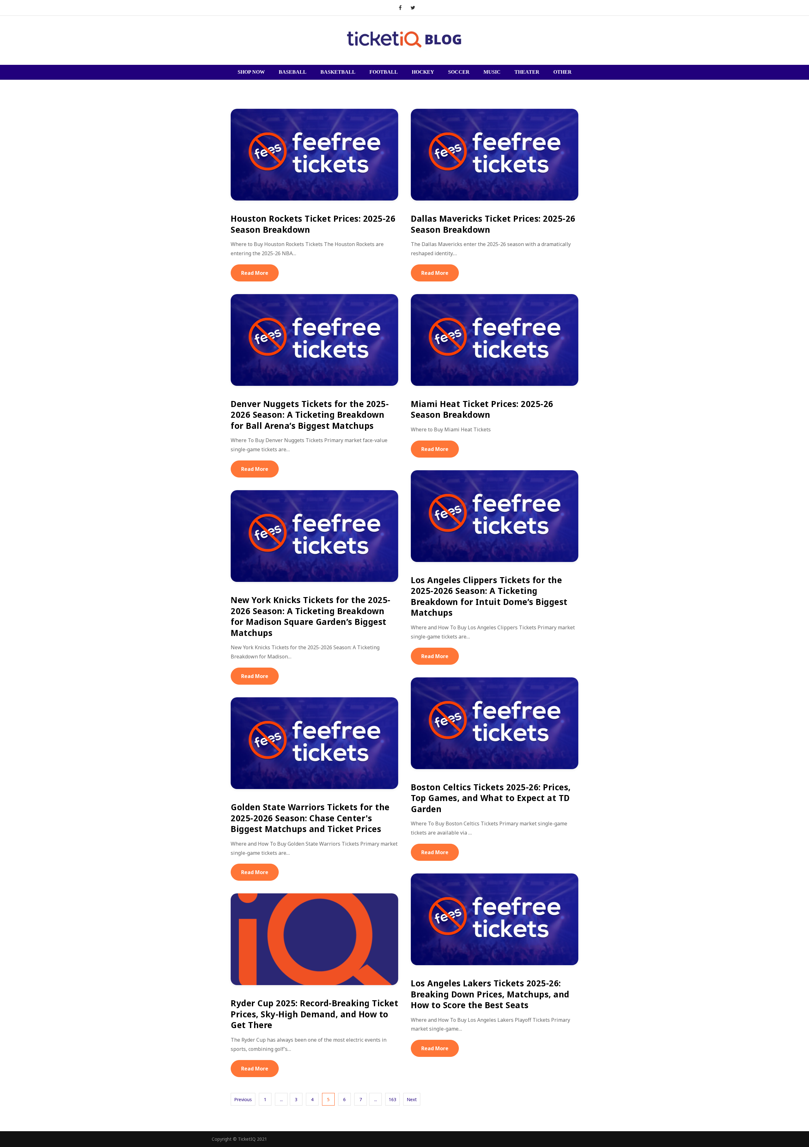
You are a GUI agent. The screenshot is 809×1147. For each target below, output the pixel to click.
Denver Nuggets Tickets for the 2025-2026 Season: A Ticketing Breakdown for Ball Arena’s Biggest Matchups (310, 414)
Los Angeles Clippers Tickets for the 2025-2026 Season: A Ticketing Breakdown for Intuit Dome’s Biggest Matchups (489, 596)
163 (392, 1099)
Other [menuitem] (562, 72)
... (281, 1099)
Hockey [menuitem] (423, 72)
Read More (254, 272)
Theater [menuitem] (526, 72)
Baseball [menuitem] (293, 72)
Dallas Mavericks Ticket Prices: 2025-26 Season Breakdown (493, 224)
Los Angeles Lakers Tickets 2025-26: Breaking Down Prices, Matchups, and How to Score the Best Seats (490, 994)
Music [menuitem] (492, 72)
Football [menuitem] (383, 72)
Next (412, 1099)
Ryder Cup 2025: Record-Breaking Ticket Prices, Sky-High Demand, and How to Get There (314, 1014)
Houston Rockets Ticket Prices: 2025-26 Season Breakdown (313, 224)
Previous (243, 1099)
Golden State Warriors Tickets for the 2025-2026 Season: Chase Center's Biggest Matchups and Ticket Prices (310, 818)
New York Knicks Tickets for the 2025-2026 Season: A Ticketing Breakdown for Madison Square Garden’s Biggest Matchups (311, 616)
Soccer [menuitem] (459, 72)
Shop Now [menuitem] (251, 72)
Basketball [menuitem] (338, 72)
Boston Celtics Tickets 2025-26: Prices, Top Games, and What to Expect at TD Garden (491, 798)
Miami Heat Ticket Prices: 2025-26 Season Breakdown (482, 409)
